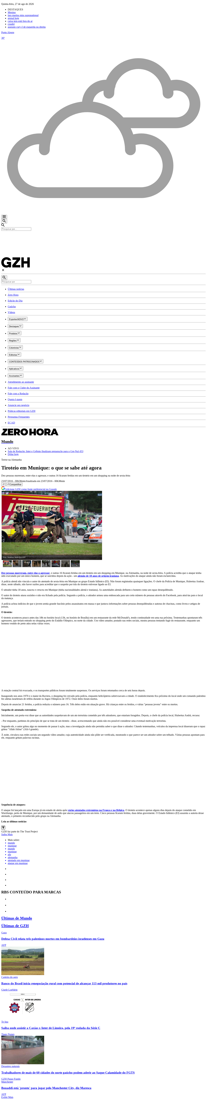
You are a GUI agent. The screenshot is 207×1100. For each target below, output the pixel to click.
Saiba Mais (7, 834)
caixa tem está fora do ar (20, 21)
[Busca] (4, 221)
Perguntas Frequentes (19, 416)
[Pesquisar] (4, 277)
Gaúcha (12, 306)
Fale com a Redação (18, 393)
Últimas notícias (16, 289)
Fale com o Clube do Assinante (24, 387)
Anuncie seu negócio (18, 405)
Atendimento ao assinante (21, 382)
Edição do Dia (15, 300)
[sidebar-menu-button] (4, 217)
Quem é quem (15, 399)
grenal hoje (13, 18)
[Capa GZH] (103, 236)
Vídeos (11, 312)
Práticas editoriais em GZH (21, 411)
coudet (11, 24)
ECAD (11, 422)
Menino (12, 12)
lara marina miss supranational (23, 15)
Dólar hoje (13, 454)
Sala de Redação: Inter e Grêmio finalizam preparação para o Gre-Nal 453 (45, 451)
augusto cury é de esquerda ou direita (27, 27)
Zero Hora (13, 294)
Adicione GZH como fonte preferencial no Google (31, 489)
